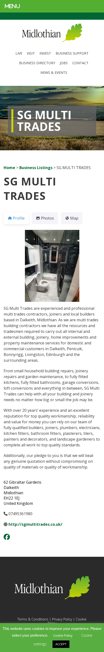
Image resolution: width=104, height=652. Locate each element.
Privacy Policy (62, 619)
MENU (12, 6)
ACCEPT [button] (61, 644)
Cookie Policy (63, 635)
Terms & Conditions (32, 619)
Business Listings (35, 167)
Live (18, 53)
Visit (31, 53)
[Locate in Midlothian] (52, 41)
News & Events (53, 72)
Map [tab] (74, 218)
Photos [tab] (47, 218)
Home (9, 167)
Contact (80, 63)
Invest (45, 53)
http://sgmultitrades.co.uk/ (35, 524)
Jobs (64, 63)
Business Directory (37, 63)
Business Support (72, 53)
